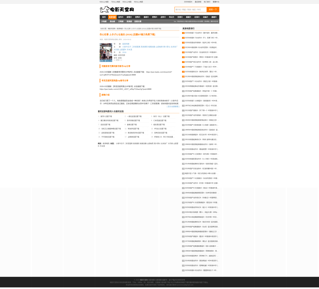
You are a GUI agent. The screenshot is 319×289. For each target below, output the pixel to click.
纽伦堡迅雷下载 (159, 124)
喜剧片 (146, 17)
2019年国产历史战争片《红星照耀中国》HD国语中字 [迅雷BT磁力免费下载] (202, 168)
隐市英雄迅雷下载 (133, 120)
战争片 (163, 17)
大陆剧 (104, 21)
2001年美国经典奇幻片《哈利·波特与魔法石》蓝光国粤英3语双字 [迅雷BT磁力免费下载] (202, 139)
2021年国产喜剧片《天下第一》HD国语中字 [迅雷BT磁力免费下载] (202, 110)
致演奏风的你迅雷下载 (136, 133)
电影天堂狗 (111, 29)
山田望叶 (122, 50)
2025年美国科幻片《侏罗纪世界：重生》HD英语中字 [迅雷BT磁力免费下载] (202, 72)
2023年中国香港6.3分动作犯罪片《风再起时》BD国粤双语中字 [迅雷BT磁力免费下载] (202, 47)
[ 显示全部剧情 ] (173, 106)
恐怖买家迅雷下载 (160, 133)
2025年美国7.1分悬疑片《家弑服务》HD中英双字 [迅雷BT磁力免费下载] (202, 101)
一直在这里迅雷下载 (134, 116)
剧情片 (129, 17)
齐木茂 (129, 50)
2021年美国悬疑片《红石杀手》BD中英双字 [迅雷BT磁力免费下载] (202, 135)
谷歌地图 (158, 280)
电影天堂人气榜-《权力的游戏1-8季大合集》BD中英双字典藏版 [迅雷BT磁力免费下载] (202, 173)
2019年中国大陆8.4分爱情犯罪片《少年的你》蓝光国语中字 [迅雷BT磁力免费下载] (202, 96)
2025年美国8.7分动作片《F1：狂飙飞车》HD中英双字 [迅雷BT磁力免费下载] (202, 38)
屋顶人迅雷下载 (106, 116)
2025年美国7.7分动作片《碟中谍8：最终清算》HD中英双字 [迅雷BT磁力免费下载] (202, 33)
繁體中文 (216, 2)
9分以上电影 (138, 2)
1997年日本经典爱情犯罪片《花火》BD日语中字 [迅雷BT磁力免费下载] (202, 105)
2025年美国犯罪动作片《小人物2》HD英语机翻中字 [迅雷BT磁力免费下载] (202, 159)
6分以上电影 (104, 2)
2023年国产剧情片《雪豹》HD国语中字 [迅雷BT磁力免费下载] (202, 57)
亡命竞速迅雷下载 (159, 120)
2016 (124, 52)
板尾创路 (151, 47)
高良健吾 (144, 47)
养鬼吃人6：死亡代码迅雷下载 (165, 137)
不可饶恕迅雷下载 (107, 137)
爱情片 (154, 17)
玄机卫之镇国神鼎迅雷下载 (111, 129)
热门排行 (207, 2)
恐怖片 (137, 17)
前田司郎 (125, 44)
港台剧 (112, 21)
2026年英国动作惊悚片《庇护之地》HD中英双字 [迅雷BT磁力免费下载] (202, 42)
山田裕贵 (159, 47)
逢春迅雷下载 (132, 124)
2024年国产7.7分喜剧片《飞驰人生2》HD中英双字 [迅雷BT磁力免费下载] (202, 67)
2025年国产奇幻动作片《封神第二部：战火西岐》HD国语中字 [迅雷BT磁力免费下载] (202, 62)
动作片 (120, 17)
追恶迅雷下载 (105, 124)
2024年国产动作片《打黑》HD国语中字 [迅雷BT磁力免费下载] (202, 183)
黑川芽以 (166, 47)
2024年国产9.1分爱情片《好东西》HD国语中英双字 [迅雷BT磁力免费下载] (202, 154)
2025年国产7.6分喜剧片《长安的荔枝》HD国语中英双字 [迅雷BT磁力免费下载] (202, 178)
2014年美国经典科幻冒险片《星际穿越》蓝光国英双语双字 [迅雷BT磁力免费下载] (202, 164)
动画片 (205, 17)
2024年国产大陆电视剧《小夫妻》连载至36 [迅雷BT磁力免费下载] (202, 125)
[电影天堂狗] (120, 9)
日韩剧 (120, 21)
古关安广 (174, 47)
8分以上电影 (127, 2)
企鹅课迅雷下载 (133, 137)
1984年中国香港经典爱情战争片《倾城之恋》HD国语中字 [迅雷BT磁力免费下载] (202, 120)
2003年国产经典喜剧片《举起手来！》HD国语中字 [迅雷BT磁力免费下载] (202, 91)
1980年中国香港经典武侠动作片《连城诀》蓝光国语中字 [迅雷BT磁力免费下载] (202, 130)
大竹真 (116, 50)
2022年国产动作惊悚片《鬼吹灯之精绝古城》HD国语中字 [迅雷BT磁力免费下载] (202, 115)
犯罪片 (180, 17)
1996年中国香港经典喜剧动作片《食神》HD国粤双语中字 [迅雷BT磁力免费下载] (202, 144)
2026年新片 (188, 2)
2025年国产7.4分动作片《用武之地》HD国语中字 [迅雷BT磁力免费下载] (202, 81)
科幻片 (171, 17)
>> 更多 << (118, 60)
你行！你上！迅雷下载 (161, 116)
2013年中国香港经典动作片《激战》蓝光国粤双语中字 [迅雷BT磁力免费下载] (202, 76)
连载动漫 (137, 21)
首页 (104, 17)
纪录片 (197, 17)
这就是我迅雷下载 (107, 133)
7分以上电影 (115, 2)
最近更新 (198, 2)
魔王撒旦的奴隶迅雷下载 (109, 120)
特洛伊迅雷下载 (133, 129)
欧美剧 (129, 21)
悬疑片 (188, 17)
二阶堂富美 (136, 47)
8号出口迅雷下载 (160, 129)
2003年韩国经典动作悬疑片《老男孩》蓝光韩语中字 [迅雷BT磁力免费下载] (202, 86)
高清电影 (112, 17)
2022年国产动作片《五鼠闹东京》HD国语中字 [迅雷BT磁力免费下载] (202, 52)
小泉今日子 (126, 47)
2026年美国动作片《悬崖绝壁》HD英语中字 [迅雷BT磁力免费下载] (202, 149)
